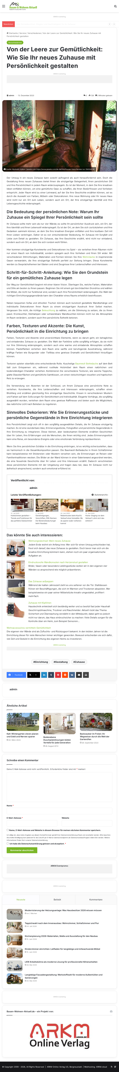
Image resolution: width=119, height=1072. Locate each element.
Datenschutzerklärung (69, 835)
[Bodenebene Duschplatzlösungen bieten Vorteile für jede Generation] (59, 723)
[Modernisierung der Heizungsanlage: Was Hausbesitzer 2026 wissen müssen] (15, 914)
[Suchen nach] (115, 7)
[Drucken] (86, 675)
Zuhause (80, 661)
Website (65, 818)
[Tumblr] (51, 675)
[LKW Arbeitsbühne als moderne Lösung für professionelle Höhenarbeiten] (15, 965)
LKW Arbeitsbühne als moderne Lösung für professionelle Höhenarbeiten (61, 962)
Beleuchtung (48, 310)
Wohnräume (89, 257)
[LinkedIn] (44, 675)
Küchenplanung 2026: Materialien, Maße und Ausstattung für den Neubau (61, 936)
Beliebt (57, 899)
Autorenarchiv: (101, 494)
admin (11, 95)
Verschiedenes (34, 33)
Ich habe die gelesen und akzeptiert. (38, 843)
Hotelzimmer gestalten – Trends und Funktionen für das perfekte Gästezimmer (21, 518)
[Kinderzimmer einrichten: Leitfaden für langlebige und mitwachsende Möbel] (15, 953)
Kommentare (95, 899)
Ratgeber (79, 510)
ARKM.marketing (59, 17)
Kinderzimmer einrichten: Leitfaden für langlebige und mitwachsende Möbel (62, 949)
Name (10, 805)
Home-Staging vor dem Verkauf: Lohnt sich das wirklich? (94, 518)
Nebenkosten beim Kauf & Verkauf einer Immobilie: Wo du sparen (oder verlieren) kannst (72, 519)
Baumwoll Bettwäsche (86, 363)
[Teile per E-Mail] (79, 675)
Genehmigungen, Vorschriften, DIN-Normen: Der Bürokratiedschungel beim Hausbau (46, 519)
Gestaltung (61, 661)
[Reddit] (65, 675)
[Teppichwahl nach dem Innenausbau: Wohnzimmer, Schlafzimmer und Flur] (15, 927)
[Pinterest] (58, 675)
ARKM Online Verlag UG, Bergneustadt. (64, 1067)
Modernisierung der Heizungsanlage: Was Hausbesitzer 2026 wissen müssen (63, 910)
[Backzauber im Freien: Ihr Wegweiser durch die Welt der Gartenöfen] (96, 722)
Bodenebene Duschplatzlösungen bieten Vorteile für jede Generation (57, 740)
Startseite (13, 33)
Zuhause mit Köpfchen (39, 602)
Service (22, 33)
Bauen (55, 510)
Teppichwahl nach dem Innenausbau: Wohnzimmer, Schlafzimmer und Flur (62, 923)
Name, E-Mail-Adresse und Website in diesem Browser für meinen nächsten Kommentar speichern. (55, 830)
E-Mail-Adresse (15, 818)
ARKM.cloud (101, 1067)
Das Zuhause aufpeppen (40, 581)
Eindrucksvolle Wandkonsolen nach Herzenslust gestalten (58, 562)
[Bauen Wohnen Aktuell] (23, 6)
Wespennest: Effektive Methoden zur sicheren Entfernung (43, 24)
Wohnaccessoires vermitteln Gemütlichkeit (29, 627)
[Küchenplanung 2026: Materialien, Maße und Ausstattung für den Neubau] (15, 940)
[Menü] (3, 7)
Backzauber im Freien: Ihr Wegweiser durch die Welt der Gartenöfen (94, 736)
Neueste (21, 899)
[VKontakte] (72, 675)
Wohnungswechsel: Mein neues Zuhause (49, 540)
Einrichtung (41, 661)
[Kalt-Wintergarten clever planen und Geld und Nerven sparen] (23, 722)
